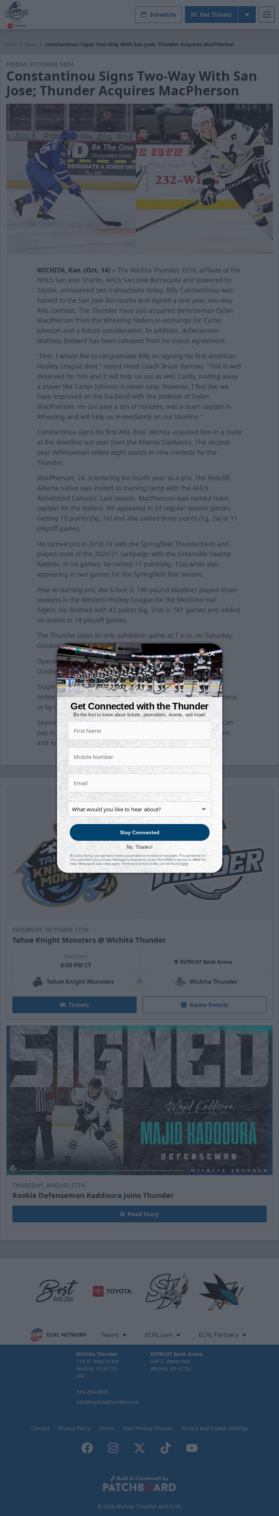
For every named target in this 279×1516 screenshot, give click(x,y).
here (184, 863)
